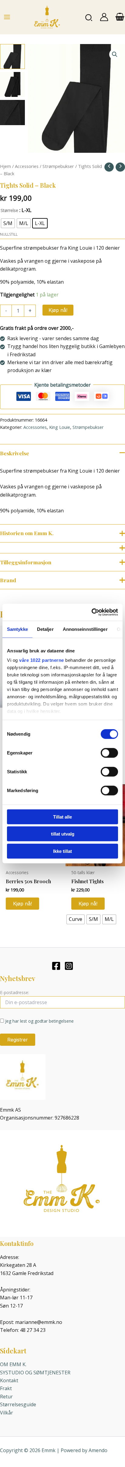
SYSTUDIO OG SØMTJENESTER (35, 1372)
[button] (89, 17)
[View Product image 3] (12, 112)
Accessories (27, 166)
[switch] (109, 752)
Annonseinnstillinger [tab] (85, 628)
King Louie (59, 427)
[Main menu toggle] (7, 17)
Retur (6, 1396)
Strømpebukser (58, 166)
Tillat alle (62, 816)
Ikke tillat (62, 850)
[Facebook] (56, 965)
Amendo (98, 1450)
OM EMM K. (13, 1364)
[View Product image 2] (12, 84)
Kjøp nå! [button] (22, 904)
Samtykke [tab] (17, 628)
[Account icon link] (104, 17)
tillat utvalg (62, 833)
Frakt (6, 1388)
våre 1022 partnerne (41, 660)
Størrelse (9, 210)
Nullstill (9, 234)
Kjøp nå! (58, 310)
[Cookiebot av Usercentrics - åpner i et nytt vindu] (91, 612)
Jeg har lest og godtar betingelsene (39, 1021)
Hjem (5, 166)
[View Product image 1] (12, 56)
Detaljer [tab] (45, 628)
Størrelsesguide (18, 1404)
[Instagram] (68, 965)
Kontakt (9, 1380)
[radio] (8, 223)
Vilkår (6, 1412)
